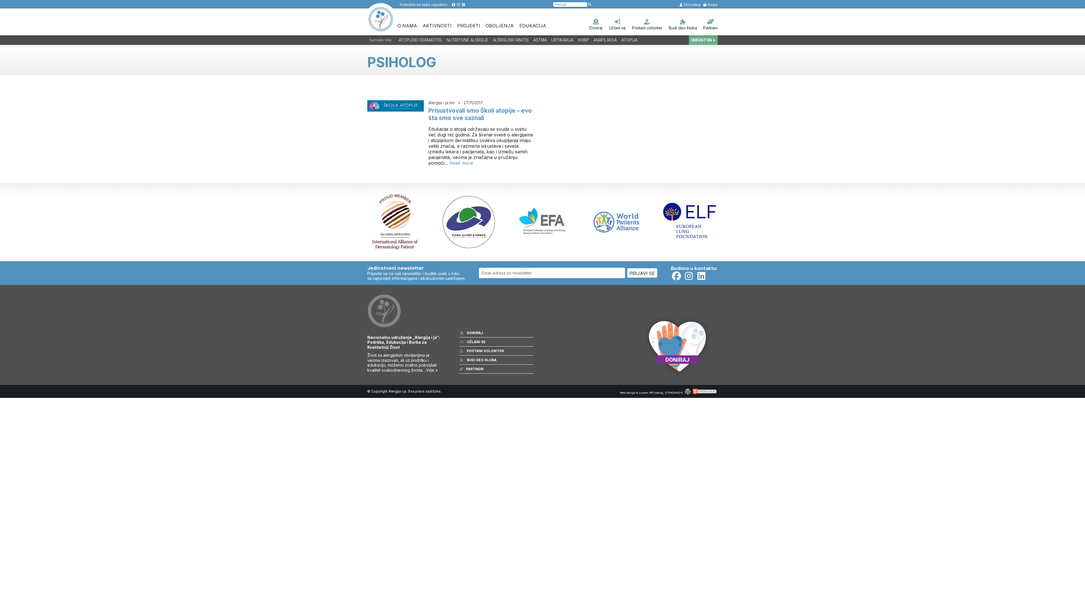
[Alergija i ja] (381, 28)
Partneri (710, 27)
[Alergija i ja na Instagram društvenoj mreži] (458, 5)
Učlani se (617, 27)
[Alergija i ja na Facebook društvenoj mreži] (453, 5)
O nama (407, 26)
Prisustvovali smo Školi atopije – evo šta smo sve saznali (480, 114)
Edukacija (532, 26)
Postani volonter (647, 27)
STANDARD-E (674, 392)
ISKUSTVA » (703, 40)
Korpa (712, 5)
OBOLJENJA (500, 26)
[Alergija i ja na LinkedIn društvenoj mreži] (463, 5)
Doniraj (595, 27)
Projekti (468, 26)
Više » (432, 370)
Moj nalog (691, 5)
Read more (461, 163)
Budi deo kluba (683, 27)
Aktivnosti (437, 26)
